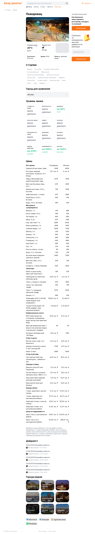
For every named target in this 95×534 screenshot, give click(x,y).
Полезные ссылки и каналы (51, 69)
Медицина (62, 77)
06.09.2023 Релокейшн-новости (38, 470)
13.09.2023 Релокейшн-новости (37, 463)
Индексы (29, 69)
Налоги (29, 83)
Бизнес (64, 80)
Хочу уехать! (13, 3)
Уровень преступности (52, 75)
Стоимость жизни (42, 80)
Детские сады (31, 77)
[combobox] (46, 3)
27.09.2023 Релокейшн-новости (38, 451)
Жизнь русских (45, 72)
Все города (38, 69)
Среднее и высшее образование (47, 77)
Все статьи (52, 531)
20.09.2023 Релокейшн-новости (38, 457)
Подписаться (81, 59)
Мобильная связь (54, 80)
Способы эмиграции (33, 72)
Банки (35, 83)
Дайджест (87, 3)
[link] (31, 519)
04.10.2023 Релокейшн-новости (37, 445)
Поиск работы (31, 80)
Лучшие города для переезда (35, 75)
